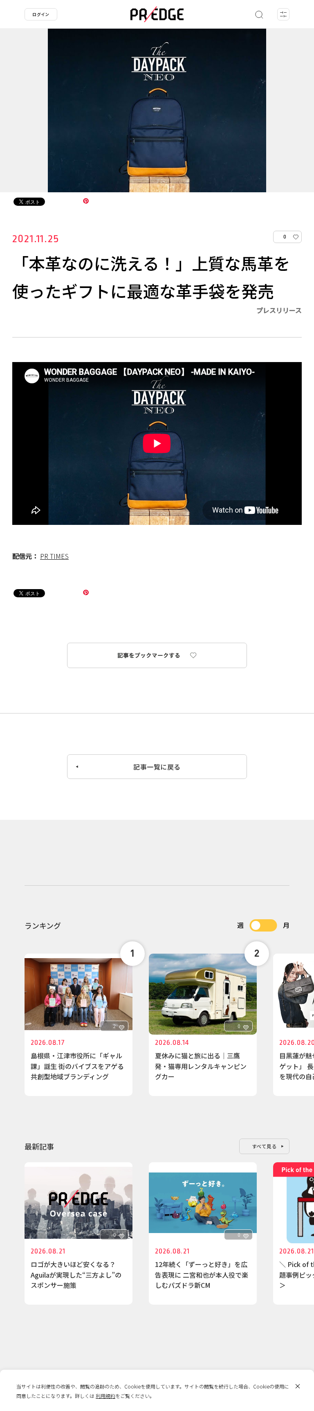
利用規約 (105, 1395)
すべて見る (264, 1146)
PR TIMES (54, 556)
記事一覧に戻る (157, 767)
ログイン (40, 14)
